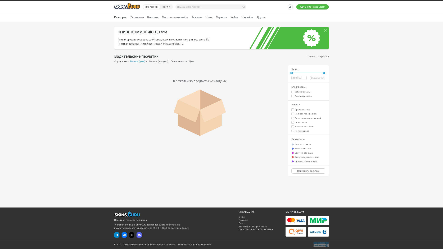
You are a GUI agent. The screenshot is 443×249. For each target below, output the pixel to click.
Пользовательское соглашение (256, 229)
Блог (241, 223)
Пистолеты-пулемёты (175, 17)
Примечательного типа (306, 161)
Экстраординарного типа (307, 157)
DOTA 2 (166, 7)
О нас (242, 217)
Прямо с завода (302, 110)
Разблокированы (303, 96)
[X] (131, 235)
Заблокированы (302, 92)
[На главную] (127, 7)
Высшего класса (303, 148)
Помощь (243, 220)
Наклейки (247, 17)
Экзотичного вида (304, 153)
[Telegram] (116, 235)
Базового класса (303, 144)
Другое (261, 17)
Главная (311, 56)
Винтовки (153, 17)
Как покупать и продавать (253, 226)
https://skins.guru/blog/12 (169, 43)
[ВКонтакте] (124, 235)
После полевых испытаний (308, 118)
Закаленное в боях (304, 127)
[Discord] (139, 235)
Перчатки (221, 17)
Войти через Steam (315, 7)
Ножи (209, 17)
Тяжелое (197, 17)
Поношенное (301, 122)
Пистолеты (137, 17)
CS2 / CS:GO (151, 7)
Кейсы (234, 17)
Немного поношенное (305, 114)
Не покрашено (302, 131)
